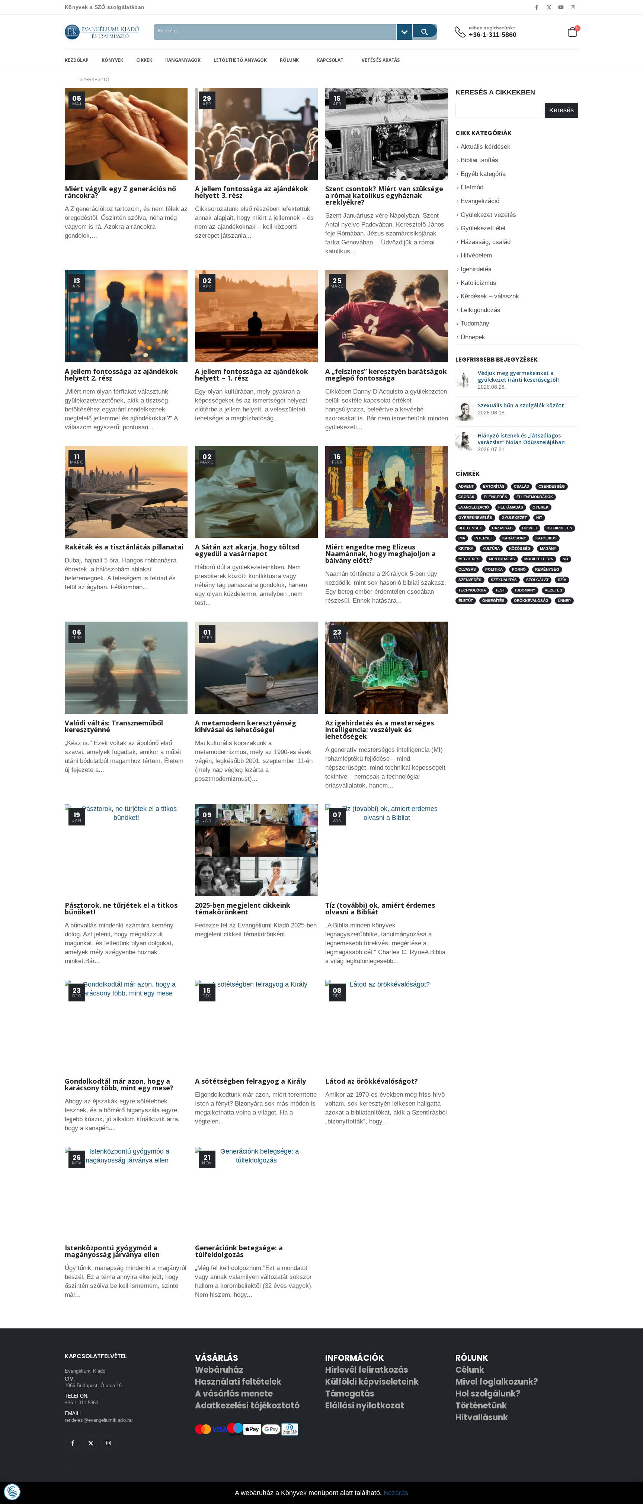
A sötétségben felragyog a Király (250, 1081)
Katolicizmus (478, 282)
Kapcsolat (330, 60)
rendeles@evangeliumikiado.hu (98, 1420)
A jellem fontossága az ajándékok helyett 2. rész (121, 374)
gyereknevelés (475, 518)
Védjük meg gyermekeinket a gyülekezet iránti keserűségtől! (518, 376)
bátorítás (494, 486)
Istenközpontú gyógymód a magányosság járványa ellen (112, 1251)
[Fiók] (537, 32)
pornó (519, 569)
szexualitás (504, 580)
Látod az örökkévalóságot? (371, 1081)
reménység (547, 569)
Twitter (90, 1443)
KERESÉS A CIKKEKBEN (495, 92)
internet (483, 538)
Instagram (108, 1443)
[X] (549, 7)
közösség (520, 548)
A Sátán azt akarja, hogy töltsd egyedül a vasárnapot (247, 550)
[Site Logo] (102, 32)
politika (494, 569)
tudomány (524, 590)
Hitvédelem (476, 255)
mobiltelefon (538, 559)
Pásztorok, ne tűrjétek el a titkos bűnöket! (121, 908)
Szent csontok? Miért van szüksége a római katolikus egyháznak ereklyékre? (384, 195)
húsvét (529, 528)
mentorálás (502, 559)
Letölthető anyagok (240, 60)
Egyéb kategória (483, 173)
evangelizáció (473, 507)
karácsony (514, 538)
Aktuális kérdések (486, 146)
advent (466, 486)
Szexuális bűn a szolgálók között (521, 405)
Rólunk (289, 60)
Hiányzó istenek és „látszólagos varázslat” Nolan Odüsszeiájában (521, 439)
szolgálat (537, 580)
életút (465, 601)
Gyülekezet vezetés (488, 214)
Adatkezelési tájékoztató (247, 1405)
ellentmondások (534, 497)
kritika (465, 548)
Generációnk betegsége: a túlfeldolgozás (239, 1251)
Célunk (469, 1370)
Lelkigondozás (480, 310)
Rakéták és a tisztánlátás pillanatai (124, 546)
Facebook (72, 1443)
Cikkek (144, 60)
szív (562, 580)
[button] (12, 1492)
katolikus (546, 538)
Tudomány (475, 323)
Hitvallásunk (481, 1417)
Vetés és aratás (380, 60)
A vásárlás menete (234, 1393)
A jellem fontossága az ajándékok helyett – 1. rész (251, 374)
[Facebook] (537, 7)
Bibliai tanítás (479, 160)
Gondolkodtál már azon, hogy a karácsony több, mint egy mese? (119, 1084)
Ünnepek (473, 337)
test (500, 590)
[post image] (126, 134)
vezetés (553, 590)
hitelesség (470, 528)
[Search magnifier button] (424, 30)
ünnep (564, 601)
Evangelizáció (480, 201)
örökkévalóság (531, 601)
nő (565, 559)
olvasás (467, 569)
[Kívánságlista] (554, 32)
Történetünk (481, 1405)
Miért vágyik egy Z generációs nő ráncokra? (120, 192)
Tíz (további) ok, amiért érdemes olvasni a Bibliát (380, 908)
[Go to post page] (464, 378)
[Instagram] (573, 7)
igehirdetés (559, 528)
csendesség (551, 486)
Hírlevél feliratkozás (366, 1370)
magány (548, 548)
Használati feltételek (238, 1382)
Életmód (472, 187)
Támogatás (349, 1393)
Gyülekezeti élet (483, 228)
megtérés (469, 559)
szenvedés (470, 580)
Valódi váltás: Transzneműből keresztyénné (114, 726)
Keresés (561, 110)
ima (461, 538)
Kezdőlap (77, 60)
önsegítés (493, 601)
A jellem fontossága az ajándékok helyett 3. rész (251, 192)
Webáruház (219, 1370)
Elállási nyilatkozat (364, 1405)
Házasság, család (486, 242)
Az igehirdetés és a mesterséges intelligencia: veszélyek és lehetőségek (379, 729)
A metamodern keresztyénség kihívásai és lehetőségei (245, 726)
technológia (472, 590)
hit (539, 518)
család (521, 486)
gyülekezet (514, 518)
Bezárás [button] (396, 1493)
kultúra (491, 548)
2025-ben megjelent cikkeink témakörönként (242, 908)
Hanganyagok (183, 60)
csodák (466, 497)
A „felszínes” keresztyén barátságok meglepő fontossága (386, 374)
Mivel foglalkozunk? (496, 1382)
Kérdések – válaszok (490, 296)
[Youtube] (561, 7)
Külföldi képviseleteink (372, 1382)
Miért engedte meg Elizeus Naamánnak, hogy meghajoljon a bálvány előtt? (380, 553)
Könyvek (112, 60)
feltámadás (510, 507)
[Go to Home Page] (67, 79)
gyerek (540, 507)
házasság (502, 528)
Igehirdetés (476, 269)
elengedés (495, 497)
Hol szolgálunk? (488, 1393)
